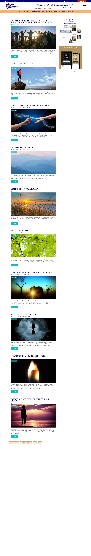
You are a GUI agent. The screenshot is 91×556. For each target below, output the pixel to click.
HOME (49, 3)
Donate (28, 11)
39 (36, 442)
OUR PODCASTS (52, 8)
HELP (60, 3)
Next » (39, 442)
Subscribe (21, 11)
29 (20, 442)
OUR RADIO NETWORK (40, 8)
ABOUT (55, 3)
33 (31, 442)
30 (23, 442)
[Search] (74, 72)
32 (28, 442)
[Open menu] (84, 6)
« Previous (12, 442)
